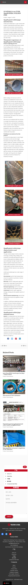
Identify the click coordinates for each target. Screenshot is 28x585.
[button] (8, 338)
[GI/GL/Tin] (8, 474)
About (14, 565)
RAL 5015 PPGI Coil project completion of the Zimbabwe (14, 448)
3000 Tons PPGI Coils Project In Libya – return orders (13, 374)
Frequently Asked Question (14, 575)
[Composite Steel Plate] (11, 484)
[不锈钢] (7, 479)
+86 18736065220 (14, 545)
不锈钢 (14, 556)
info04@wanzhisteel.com (14, 543)
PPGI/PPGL (14, 554)
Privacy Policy (14, 568)
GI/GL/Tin (14, 552)
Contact (14, 567)
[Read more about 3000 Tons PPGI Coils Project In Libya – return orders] (14, 363)
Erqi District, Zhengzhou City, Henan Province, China (14, 541)
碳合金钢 (14, 557)
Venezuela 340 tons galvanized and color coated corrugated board (13, 424)
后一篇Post (24, 345)
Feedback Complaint (14, 572)
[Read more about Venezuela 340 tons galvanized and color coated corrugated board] (14, 411)
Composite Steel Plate (14, 559)
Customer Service (14, 570)
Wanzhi (5, 316)
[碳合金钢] (8, 481)
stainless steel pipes (17, 326)
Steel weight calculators (14, 574)
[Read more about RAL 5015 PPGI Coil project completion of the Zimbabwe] (14, 438)
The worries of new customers (11, 395)
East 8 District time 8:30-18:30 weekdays (14, 547)
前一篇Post (4, 345)
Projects (5, 17)
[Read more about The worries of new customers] (14, 386)
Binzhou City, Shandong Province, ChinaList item (14, 540)
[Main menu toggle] (25, 2)
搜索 (25, 467)
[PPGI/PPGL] (8, 476)
